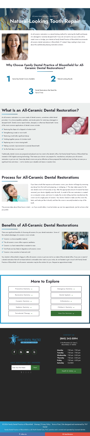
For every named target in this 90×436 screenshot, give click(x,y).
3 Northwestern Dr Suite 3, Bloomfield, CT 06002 (68, 344)
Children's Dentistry (65, 307)
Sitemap (37, 424)
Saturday (60, 363)
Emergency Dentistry (64, 289)
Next (35, 368)
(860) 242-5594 (69, 338)
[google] (20, 352)
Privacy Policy (45, 424)
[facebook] (14, 352)
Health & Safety (67, 371)
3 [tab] (25, 372)
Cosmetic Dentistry (22, 301)
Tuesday (60, 353)
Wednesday (61, 355)
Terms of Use (56, 424)
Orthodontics (65, 301)
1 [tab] (21, 372)
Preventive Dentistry (22, 289)
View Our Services (65, 313)
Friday (59, 360)
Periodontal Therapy (22, 313)
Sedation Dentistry (22, 307)
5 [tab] (30, 372)
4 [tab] (28, 372)
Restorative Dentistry (22, 295)
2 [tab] (23, 372)
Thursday (60, 358)
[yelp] (34, 352)
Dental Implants (65, 295)
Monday (60, 350)
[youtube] (27, 352)
